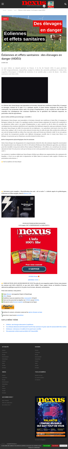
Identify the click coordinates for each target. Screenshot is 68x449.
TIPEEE (28, 300)
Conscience (4, 352)
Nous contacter (5, 400)
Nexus (34, 4)
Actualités (10, 10)
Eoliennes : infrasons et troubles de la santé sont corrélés (23, 329)
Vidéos (4, 372)
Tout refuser (55, 445)
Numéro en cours (38, 375)
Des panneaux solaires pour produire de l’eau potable (22, 331)
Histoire (3, 350)
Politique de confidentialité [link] (34, 447)
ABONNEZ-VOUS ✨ (34, 280)
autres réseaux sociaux (35, 312)
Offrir (5, 296)
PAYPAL (36, 300)
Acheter (52, 435)
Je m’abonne (37, 379)
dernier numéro (18, 302)
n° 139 (27, 193)
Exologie (4, 367)
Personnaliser (63, 445)
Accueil (4, 10)
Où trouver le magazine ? (40, 439)
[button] (3, 4)
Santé (15, 10)
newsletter (20, 315)
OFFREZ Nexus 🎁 (34, 276)
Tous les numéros (40, 372)
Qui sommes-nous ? (7, 397)
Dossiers (37, 346)
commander (27, 298)
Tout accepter (46, 445)
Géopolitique (5, 359)
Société (3, 365)
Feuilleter (52, 432)
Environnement (5, 356)
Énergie (3, 354)
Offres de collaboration (7, 402)
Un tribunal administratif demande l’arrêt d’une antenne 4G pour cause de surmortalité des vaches (36, 327)
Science (3, 361)
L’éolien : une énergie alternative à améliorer (19, 324)
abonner (8, 294)
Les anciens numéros (39, 377)
